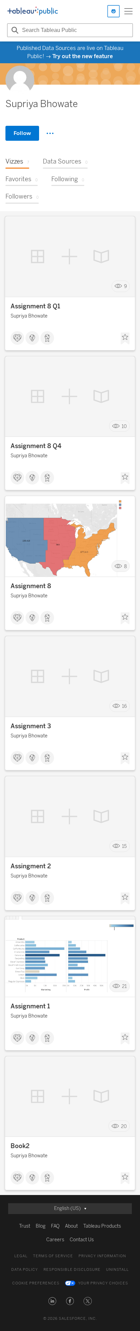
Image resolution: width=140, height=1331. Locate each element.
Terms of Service (53, 1256)
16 (124, 706)
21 (124, 986)
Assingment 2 (31, 866)
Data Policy (24, 1269)
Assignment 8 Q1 (35, 306)
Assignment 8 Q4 (36, 446)
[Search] (13, 30)
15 (124, 846)
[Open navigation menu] (128, 11)
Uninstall (117, 1269)
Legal (21, 1256)
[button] (52, 1301)
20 (124, 1126)
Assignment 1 (30, 1006)
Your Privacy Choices (103, 1283)
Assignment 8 (31, 586)
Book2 (20, 1146)
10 (124, 426)
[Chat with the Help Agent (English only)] (113, 11)
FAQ (55, 1226)
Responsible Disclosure (72, 1269)
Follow (22, 133)
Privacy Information (102, 1256)
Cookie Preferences (35, 1283)
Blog (41, 1226)
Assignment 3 (31, 726)
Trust (24, 1226)
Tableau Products (102, 1226)
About (71, 1226)
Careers (55, 1240)
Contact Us (82, 1240)
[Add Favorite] (125, 338)
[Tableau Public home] (32, 11)
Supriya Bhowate (29, 316)
